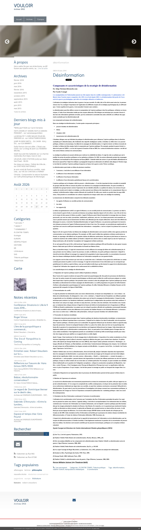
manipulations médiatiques (74, 469)
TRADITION (18, 260)
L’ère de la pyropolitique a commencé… (27, 328)
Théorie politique (21, 257)
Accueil (18, 19)
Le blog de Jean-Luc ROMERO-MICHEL (30, 149)
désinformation (118, 468)
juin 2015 (17, 105)
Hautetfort (74, 521)
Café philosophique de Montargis (31, 177)
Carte (18, 268)
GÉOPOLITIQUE (20, 242)
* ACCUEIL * (19, 223)
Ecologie (17, 235)
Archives (29, 19)
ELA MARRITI (26, 143)
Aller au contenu (7, 2)
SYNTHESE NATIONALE (26, 166)
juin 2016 (17, 83)
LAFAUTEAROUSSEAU (37, 138)
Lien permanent (61, 468)
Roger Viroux (20, 317)
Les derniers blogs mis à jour (56, 523)
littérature (36, 478)
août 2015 (18, 102)
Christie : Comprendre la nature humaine (31, 174)
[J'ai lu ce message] (139, 528)
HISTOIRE (18, 245)
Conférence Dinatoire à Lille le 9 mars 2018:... (31, 306)
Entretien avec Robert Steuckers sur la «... (30, 352)
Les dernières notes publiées (71, 523)
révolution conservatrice (38, 474)
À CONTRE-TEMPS (21, 232)
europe (28, 478)
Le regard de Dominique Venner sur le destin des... (30, 391)
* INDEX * (18, 226)
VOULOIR (23, 5)
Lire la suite (43, 68)
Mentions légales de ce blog (57, 525)
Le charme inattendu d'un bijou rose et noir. (31, 155)
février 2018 (19, 80)
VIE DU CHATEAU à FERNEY (33, 171)
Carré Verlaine (37, 128)
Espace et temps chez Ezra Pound (28, 415)
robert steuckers (29, 483)
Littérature (18, 251)
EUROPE (17, 238)
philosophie (37, 470)
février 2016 (19, 90)
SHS (15, 254)
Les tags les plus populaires (85, 523)
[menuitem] (19, 19)
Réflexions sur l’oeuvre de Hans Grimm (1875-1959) (30, 365)
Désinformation (68, 75)
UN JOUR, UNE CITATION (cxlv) (26, 159)
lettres (27, 470)
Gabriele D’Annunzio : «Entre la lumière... (30, 403)
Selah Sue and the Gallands (25, 154)
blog (102, 525)
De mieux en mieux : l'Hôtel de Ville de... (30, 164)
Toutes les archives (20, 112)
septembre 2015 (20, 99)
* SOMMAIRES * (20, 229)
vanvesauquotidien (34, 133)
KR (15, 248)
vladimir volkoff (58, 469)
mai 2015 (17, 108)
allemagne (18, 470)
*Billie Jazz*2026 (20, 128)
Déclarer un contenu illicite (43, 525)
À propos (40, 19)
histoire (17, 483)
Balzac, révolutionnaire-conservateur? (26, 379)
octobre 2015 (19, 96)
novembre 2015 (20, 93)
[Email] (18, 444)
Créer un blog (67, 521)
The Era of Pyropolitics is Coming (27, 340)
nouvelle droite (20, 474)
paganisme (18, 478)
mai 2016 (17, 86)
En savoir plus (95, 528)
